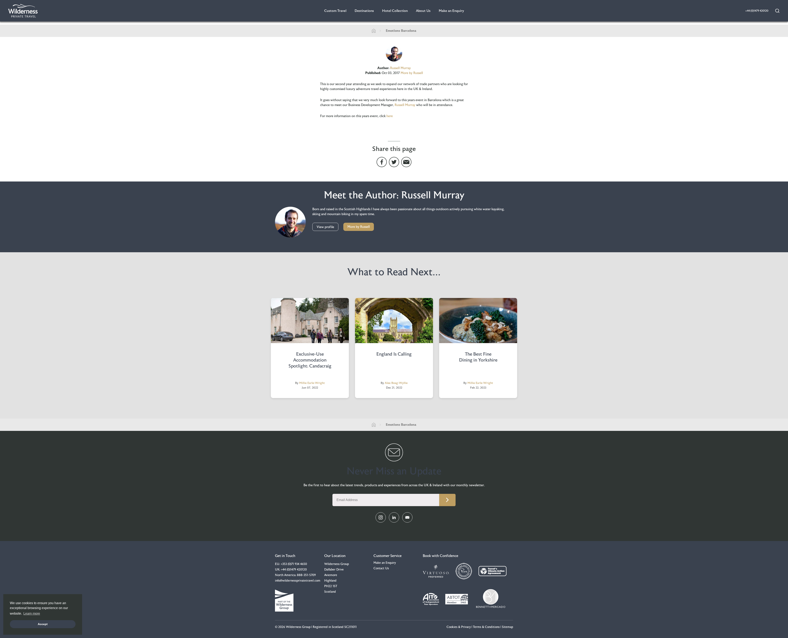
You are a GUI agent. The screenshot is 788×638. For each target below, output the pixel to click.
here (389, 116)
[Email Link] (407, 517)
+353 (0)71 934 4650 (294, 564)
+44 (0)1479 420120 (294, 569)
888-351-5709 (306, 575)
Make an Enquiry (451, 11)
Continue (447, 500)
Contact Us (381, 568)
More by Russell (412, 73)
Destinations (364, 11)
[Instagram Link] (381, 517)
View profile (325, 227)
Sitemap (507, 627)
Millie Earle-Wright (312, 383)
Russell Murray (400, 68)
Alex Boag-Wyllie (396, 383)
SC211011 (350, 627)
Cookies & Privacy (459, 627)
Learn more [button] (31, 613)
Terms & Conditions (486, 627)
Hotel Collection (395, 11)
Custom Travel (335, 11)
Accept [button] (43, 624)
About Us (423, 11)
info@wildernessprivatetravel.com (297, 580)
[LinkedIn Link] (394, 517)
